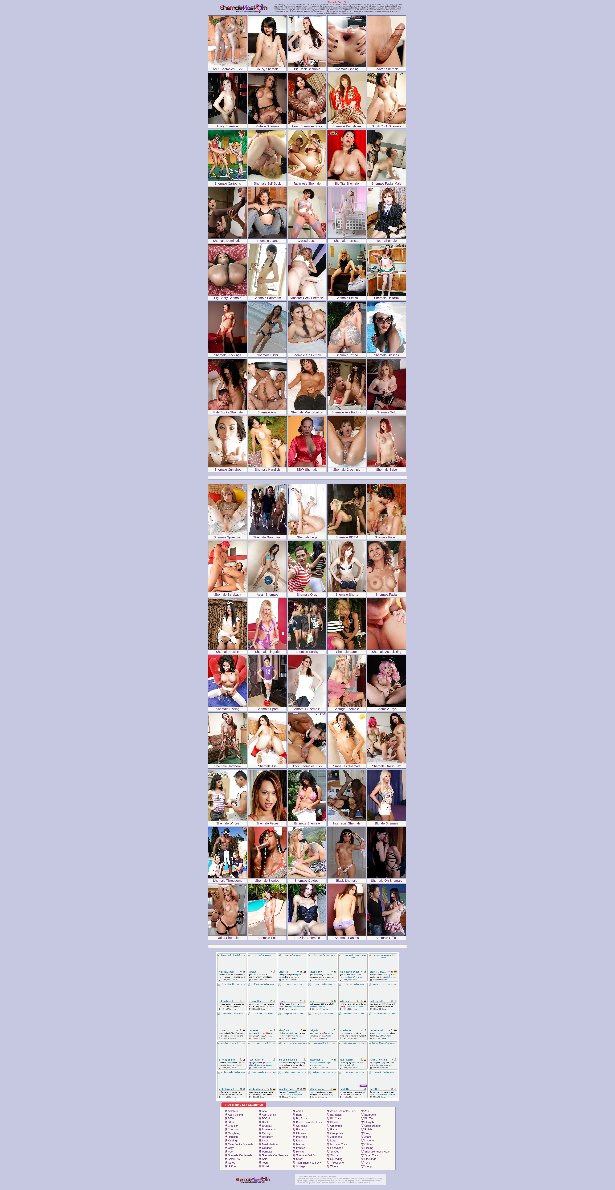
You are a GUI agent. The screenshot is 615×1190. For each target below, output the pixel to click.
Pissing (368, 1147)
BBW (231, 1118)
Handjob (233, 1136)
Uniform (232, 1166)
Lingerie (369, 1140)
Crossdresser (372, 1125)
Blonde (334, 1122)
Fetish (368, 1129)
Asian (299, 1111)
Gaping (266, 1133)
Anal (264, 1111)
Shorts (334, 1155)
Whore (334, 1166)
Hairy (367, 1133)
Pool (230, 1151)
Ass (366, 1111)
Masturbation (270, 1144)
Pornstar (267, 1151)
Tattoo (231, 1162)
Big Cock (335, 1118)
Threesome (337, 1162)
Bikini (231, 1122)
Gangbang (234, 1133)
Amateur (233, 1111)
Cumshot (233, 1129)
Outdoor (267, 1147)
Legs (333, 1140)
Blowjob (369, 1122)
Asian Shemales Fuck (343, 1111)
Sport (299, 1159)
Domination (268, 1129)
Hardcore (267, 1136)
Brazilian (233, 1125)
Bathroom (370, 1114)
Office (368, 1144)
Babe (299, 1114)
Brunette (267, 1125)
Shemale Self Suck (307, 1155)
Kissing (232, 1140)
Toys (367, 1162)
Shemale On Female (240, 1155)
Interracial (302, 1136)
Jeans (368, 1136)
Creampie (336, 1125)
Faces (299, 1129)
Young (368, 1166)
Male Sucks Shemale (240, 1144)
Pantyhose (336, 1147)
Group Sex (336, 1133)
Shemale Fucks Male (377, 1151)
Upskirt (266, 1166)
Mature (300, 1144)
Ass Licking (269, 1114)
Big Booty (302, 1118)
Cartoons (301, 1125)
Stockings (370, 1159)
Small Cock (371, 1155)
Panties (300, 1147)
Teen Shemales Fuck (308, 1162)
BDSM (266, 1118)
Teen (265, 1162)
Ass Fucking (235, 1114)
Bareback (336, 1114)
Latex (265, 1140)
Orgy (231, 1147)
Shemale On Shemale (275, 1155)
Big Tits (368, 1118)
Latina (299, 1140)
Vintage (300, 1166)
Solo (264, 1159)
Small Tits (234, 1159)
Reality (300, 1151)
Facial (333, 1129)
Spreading (336, 1159)
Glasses (301, 1133)
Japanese (336, 1136)
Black (265, 1122)
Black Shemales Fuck (309, 1122)
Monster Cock (338, 1144)
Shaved (334, 1151)
